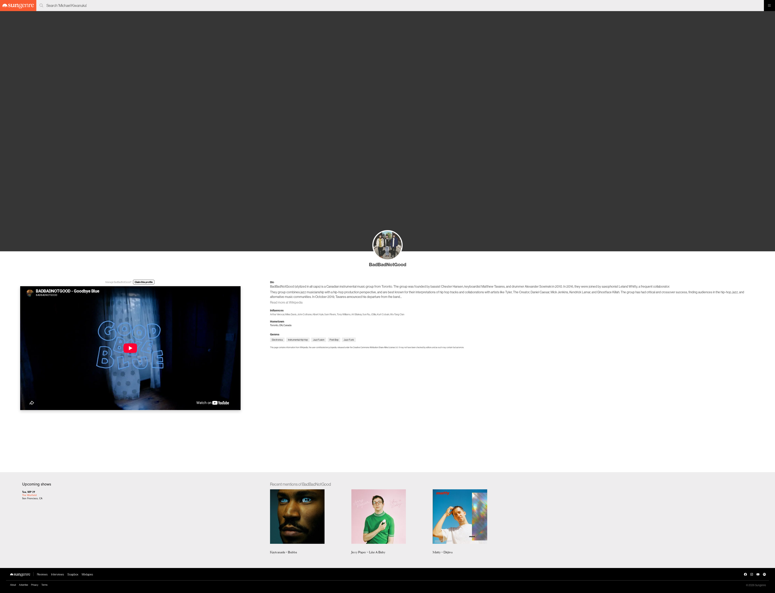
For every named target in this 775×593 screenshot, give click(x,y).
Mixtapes (87, 574)
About (13, 584)
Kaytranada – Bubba (283, 552)
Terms (44, 584)
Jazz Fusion (318, 339)
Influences (277, 310)
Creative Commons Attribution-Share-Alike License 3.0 (375, 347)
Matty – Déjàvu (442, 552)
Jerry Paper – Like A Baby (368, 552)
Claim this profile (144, 282)
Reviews (42, 574)
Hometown (277, 321)
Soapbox (72, 574)
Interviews (57, 574)
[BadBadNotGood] (387, 245)
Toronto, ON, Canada (280, 325)
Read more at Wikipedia (286, 302)
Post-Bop (334, 339)
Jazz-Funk (349, 339)
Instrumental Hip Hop (298, 339)
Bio (272, 282)
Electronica (277, 339)
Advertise (23, 584)
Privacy (34, 584)
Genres (274, 334)
